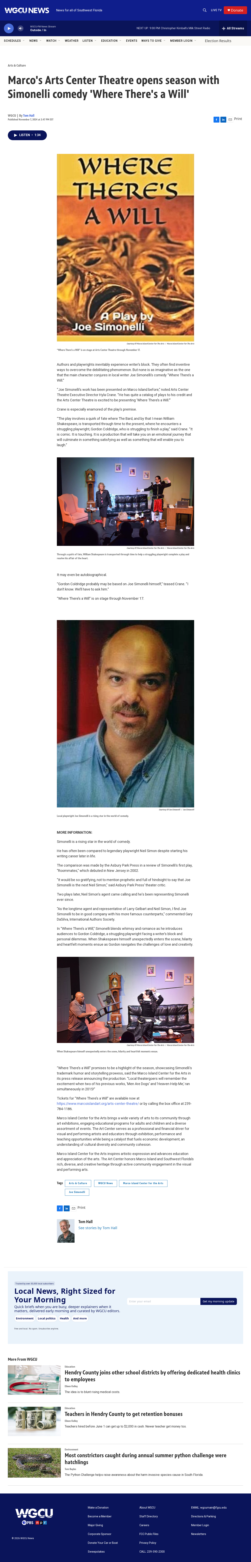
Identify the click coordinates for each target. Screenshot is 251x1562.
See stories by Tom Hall (97, 1227)
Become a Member (100, 1516)
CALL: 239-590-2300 (152, 1551)
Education (109, 40)
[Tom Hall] (66, 1231)
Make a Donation (98, 1507)
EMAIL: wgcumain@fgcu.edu (209, 1507)
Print (238, 118)
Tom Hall (28, 115)
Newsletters (198, 1534)
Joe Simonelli (77, 1192)
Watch (51, 40)
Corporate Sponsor (99, 1534)
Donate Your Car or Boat (103, 1542)
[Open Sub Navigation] (23, 40)
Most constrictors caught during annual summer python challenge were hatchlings (145, 1459)
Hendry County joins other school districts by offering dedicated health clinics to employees (152, 1376)
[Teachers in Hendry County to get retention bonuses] (34, 1421)
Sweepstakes (96, 1551)
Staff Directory (148, 1516)
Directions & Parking (203, 1516)
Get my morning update (218, 1301)
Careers (144, 1525)
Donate (237, 10)
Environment (71, 1449)
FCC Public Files (148, 1534)
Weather (72, 40)
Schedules (12, 40)
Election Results (218, 40)
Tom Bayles (70, 1469)
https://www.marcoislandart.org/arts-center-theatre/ (98, 1104)
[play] (9, 28)
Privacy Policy (147, 1542)
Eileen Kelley (71, 1386)
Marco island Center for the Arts (143, 1183)
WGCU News (105, 1183)
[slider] (26, 28)
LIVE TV (216, 10)
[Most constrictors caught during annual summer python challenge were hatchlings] (34, 1462)
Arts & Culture (17, 65)
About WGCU (147, 1507)
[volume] (20, 28)
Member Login (181, 40)
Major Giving (95, 1525)
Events (131, 40)
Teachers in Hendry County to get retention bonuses (124, 1414)
